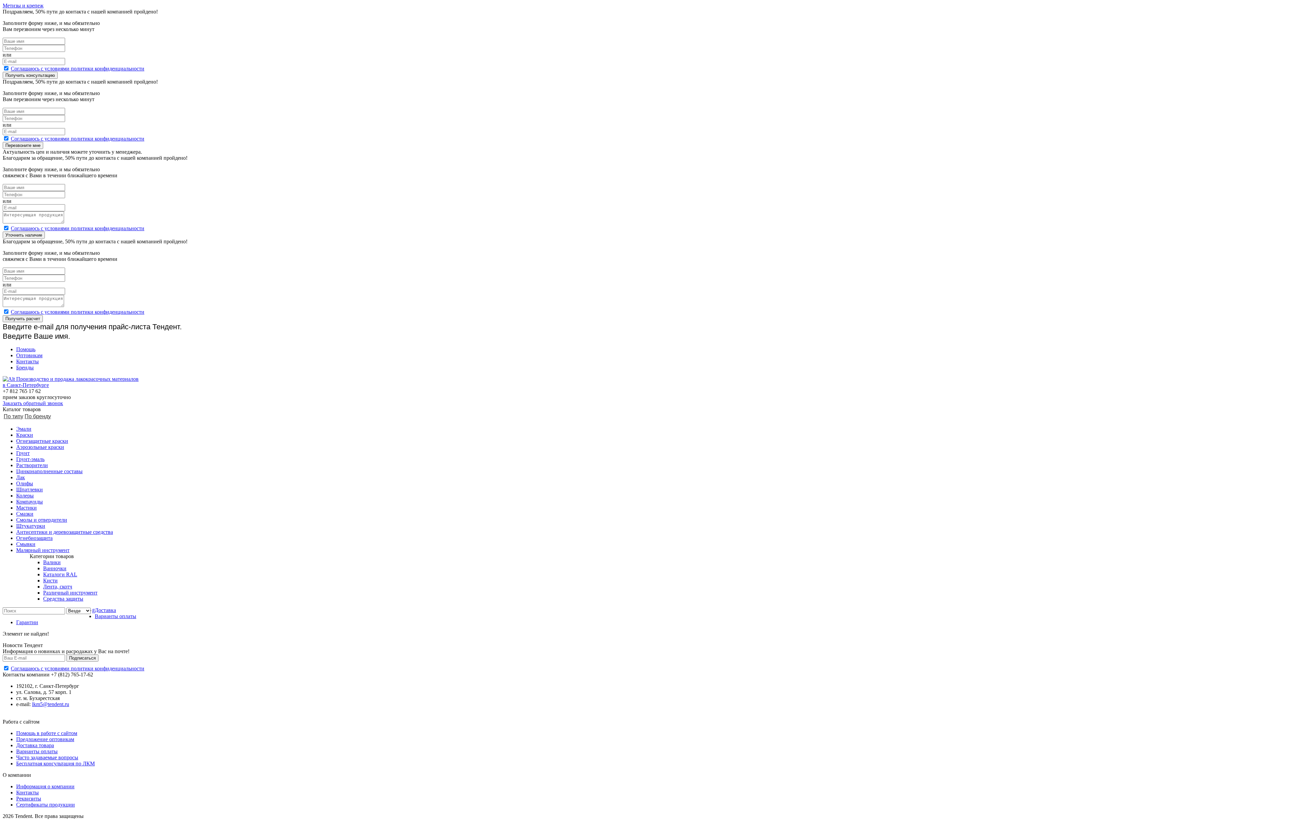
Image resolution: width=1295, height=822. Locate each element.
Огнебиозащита (34, 538)
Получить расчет (22, 318)
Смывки (25, 544)
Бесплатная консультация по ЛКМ (55, 763)
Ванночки (54, 568)
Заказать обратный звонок (33, 403)
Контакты (27, 361)
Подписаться (82, 658)
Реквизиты (28, 798)
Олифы (24, 483)
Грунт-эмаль (30, 459)
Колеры (25, 495)
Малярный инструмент (42, 550)
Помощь (25, 349)
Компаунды (29, 502)
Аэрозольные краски (40, 447)
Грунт (23, 453)
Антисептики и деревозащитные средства (64, 532)
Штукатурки (30, 526)
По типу (13, 416)
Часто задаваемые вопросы (47, 757)
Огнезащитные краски (42, 441)
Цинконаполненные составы (49, 471)
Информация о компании (45, 786)
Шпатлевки (29, 489)
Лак (20, 477)
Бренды (25, 367)
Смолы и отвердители (41, 520)
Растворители (32, 465)
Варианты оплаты (115, 616)
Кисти (50, 580)
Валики (52, 562)
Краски (24, 435)
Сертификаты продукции (45, 805)
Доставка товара (35, 745)
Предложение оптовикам (45, 739)
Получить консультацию (30, 75)
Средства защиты (63, 599)
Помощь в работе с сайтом (46, 733)
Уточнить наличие (23, 235)
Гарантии (27, 622)
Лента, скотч (57, 586)
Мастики (26, 508)
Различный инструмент (70, 593)
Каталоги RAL (60, 574)
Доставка (105, 610)
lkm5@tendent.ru (50, 704)
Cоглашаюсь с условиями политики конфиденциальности (77, 68)
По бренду (38, 416)
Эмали (23, 429)
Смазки (24, 514)
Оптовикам (29, 355)
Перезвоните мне (22, 145)
